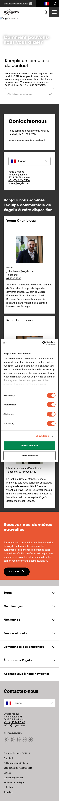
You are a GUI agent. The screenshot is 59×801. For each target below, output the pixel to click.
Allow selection (29, 455)
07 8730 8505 (13, 278)
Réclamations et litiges (14, 782)
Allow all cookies (29, 445)
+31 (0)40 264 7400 (19, 180)
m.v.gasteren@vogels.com (28, 468)
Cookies (7, 773)
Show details (42, 436)
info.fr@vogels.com (18, 183)
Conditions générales (13, 777)
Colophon (8, 787)
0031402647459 (27, 471)
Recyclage (8, 792)
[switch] (51, 404)
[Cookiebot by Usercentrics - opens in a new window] (42, 343)
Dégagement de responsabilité (18, 768)
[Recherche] (46, 4)
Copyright (8, 758)
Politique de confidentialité (16, 763)
